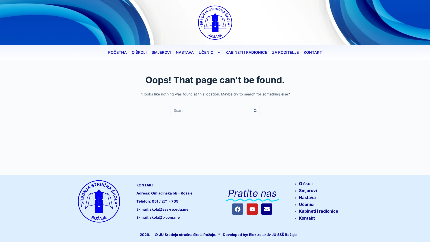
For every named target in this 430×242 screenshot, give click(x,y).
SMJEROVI (161, 52)
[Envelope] (266, 209)
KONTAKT (313, 52)
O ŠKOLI (139, 52)
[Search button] (255, 110)
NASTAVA (185, 52)
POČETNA (117, 52)
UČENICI (207, 52)
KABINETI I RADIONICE (246, 52)
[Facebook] (237, 209)
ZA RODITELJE (285, 52)
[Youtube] (252, 209)
